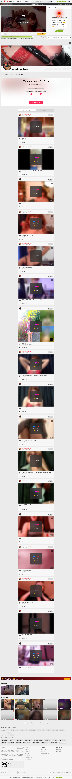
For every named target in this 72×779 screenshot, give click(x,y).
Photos (25, 4)
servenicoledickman (26, 114)
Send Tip (25, 142)
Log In (69, 1)
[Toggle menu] (2, 1)
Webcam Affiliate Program (45, 753)
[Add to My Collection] (52, 142)
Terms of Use (27, 751)
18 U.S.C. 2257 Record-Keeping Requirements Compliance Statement (60, 772)
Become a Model (43, 749)
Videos (20, 4)
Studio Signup (43, 751)
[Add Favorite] (2, 34)
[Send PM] (68, 69)
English (19, 747)
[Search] (45, 1)
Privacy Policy (27, 749)
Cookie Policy (47, 777)
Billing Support (58, 751)
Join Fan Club (37, 102)
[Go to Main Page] (9, 1)
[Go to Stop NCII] (23, 772)
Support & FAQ (58, 749)
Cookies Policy (27, 755)
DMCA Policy (27, 753)
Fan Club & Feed (19, 74)
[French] (7, 730)
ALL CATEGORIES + (62, 742)
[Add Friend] (64, 69)
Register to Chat (59, 31)
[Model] (70, 43)
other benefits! (61, 29)
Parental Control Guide (28, 757)
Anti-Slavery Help (28, 759)
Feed (29, 4)
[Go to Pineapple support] (18, 772)
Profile (15, 4)
